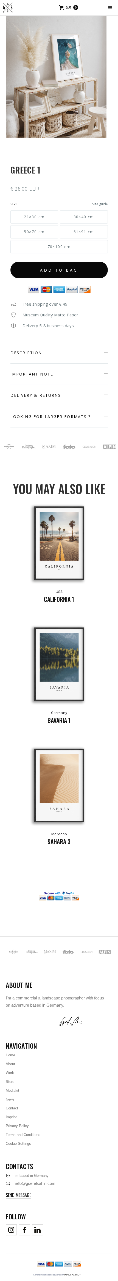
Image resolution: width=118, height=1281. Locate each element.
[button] (110, 7)
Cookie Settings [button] (18, 1143)
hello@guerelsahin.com (34, 1183)
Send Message (18, 1195)
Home (10, 1055)
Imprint (11, 1117)
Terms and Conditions (23, 1135)
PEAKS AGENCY (72, 1275)
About (10, 1064)
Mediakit (12, 1090)
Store (10, 1082)
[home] (7, 7)
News (10, 1099)
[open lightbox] (56, 74)
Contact (12, 1108)
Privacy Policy (17, 1126)
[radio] (34, 217)
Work (10, 1073)
